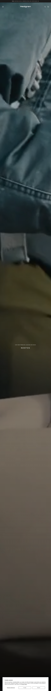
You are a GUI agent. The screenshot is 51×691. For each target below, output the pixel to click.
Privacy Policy (24, 684)
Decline (38, 687)
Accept (24, 687)
